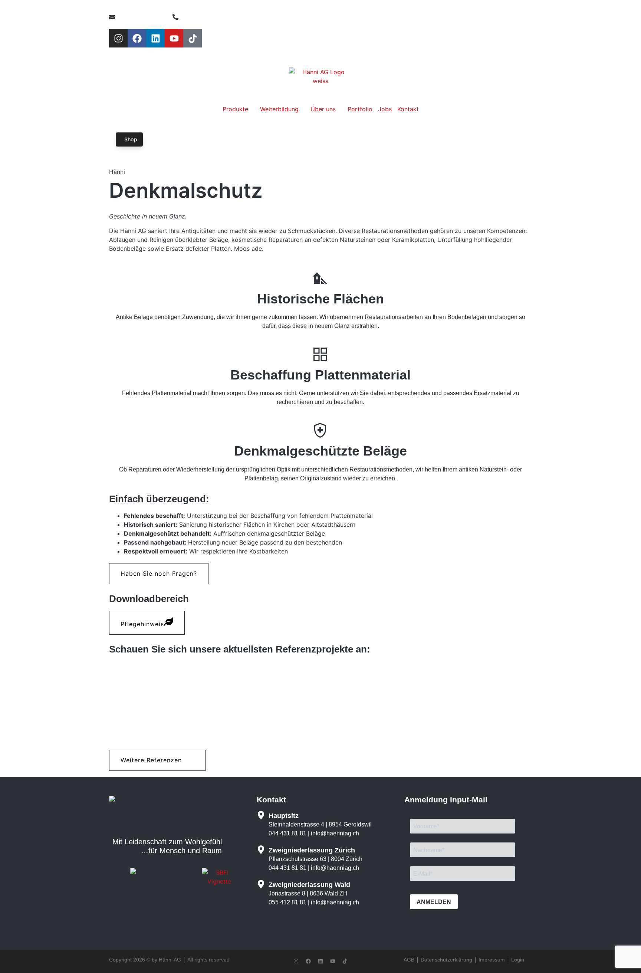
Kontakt (408, 109)
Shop (130, 139)
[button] (158, 573)
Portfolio (360, 109)
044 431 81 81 (287, 833)
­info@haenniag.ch (335, 833)
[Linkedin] (155, 38)
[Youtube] (174, 38)
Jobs (385, 109)
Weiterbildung (280, 109)
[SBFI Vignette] (219, 881)
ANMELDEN (434, 902)
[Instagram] (118, 38)
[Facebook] (137, 38)
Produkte (236, 109)
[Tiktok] (192, 38)
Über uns (324, 109)
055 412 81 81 (287, 902)
